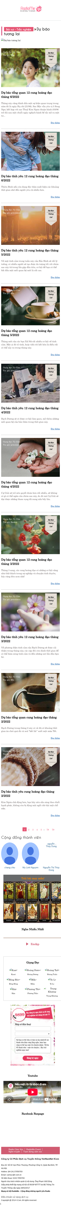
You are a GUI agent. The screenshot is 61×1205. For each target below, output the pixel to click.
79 (53, 829)
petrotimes (15, 212)
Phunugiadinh (17, 138)
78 (47, 829)
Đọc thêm (55, 122)
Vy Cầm (16, 51)
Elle (12, 55)
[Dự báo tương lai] (30, 40)
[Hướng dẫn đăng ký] (33, 1035)
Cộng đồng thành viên (21, 836)
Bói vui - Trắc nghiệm (18, 29)
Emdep (14, 522)
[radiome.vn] (30, 9)
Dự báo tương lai (51, 56)
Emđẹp (35, 944)
